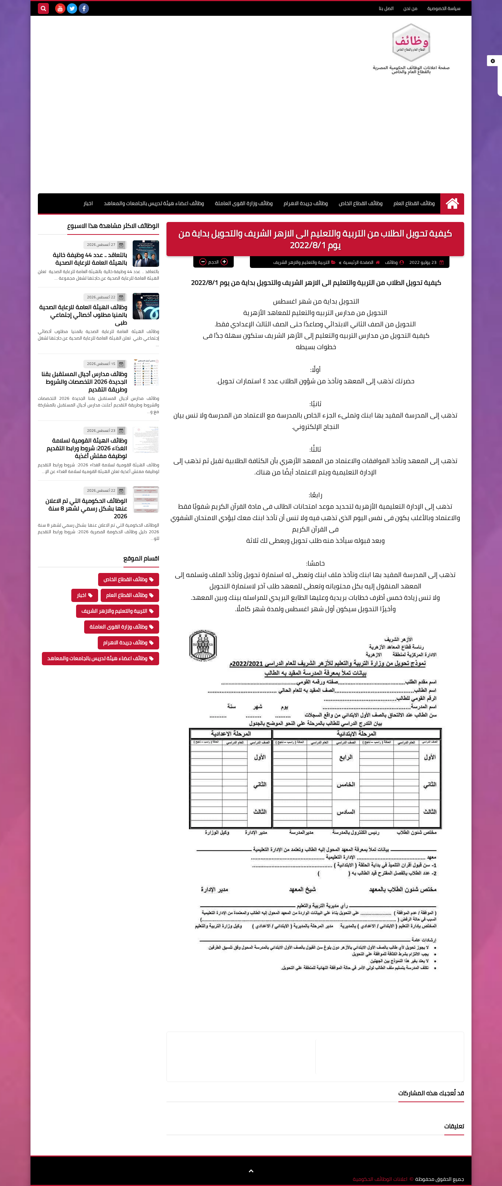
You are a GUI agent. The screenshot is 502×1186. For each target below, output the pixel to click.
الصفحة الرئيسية (358, 262)
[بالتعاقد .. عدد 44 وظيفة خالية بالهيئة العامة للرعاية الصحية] (146, 253)
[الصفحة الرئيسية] (452, 203)
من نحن (410, 8)
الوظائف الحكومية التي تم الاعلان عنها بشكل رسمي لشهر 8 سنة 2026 (86, 508)
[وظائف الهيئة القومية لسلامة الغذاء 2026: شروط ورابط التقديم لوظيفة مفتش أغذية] (146, 439)
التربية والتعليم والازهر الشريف (301, 262)
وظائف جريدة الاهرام (306, 203)
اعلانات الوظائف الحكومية (380, 1179)
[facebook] (84, 8)
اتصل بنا (386, 8)
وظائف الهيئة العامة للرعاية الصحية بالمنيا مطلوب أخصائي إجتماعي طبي (83, 314)
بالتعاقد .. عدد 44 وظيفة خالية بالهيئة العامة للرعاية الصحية (90, 258)
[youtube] (60, 8)
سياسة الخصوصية (443, 8)
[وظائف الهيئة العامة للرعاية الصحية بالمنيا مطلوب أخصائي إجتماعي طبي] (146, 306)
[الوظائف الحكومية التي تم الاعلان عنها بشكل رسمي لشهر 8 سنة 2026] (146, 499)
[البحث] (43, 8)
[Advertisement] (251, 138)
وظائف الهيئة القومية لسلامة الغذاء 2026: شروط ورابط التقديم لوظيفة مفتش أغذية (87, 448)
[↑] (251, 1171)
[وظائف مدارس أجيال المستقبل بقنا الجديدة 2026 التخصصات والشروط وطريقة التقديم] (146, 372)
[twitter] (72, 8)
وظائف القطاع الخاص (361, 203)
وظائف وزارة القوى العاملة (244, 203)
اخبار (88, 203)
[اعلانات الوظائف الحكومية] (411, 49)
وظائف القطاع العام (414, 203)
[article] (244, 1056)
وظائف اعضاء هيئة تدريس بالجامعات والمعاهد (154, 203)
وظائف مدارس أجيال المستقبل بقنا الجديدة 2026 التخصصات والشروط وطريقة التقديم (84, 381)
